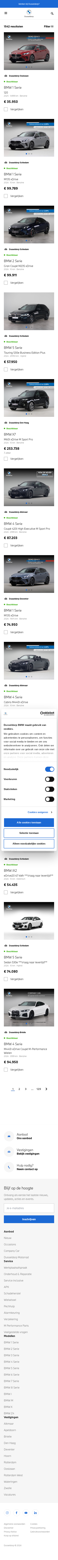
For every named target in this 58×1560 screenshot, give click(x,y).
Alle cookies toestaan (29, 822)
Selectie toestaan (29, 833)
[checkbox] (6, 109)
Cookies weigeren (38, 812)
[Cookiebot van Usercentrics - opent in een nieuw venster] (41, 713)
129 (39, 1089)
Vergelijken (16, 109)
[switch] (49, 779)
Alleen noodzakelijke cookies (29, 843)
